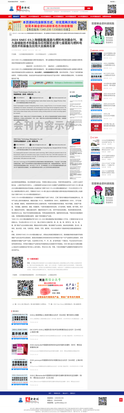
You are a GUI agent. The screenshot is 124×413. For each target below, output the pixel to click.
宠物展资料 (56, 11)
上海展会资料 (52, 275)
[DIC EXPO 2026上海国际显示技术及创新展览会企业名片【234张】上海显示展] (20, 339)
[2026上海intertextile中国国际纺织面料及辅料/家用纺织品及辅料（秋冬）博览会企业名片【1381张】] (20, 385)
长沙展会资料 (75, 11)
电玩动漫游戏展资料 (66, 11)
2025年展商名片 (58, 16)
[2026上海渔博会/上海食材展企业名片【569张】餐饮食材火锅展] (20, 324)
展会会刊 (16, 16)
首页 (9, 16)
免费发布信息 (106, 16)
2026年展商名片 (46, 16)
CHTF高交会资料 (84, 11)
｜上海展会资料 (51, 54)
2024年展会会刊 (95, 16)
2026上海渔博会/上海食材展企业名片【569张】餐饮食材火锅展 (54, 315)
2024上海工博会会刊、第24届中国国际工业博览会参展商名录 (35, 304)
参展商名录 (57, 393)
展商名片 (24, 16)
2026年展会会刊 (33, 16)
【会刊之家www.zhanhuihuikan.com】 (50, 411)
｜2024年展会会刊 (40, 54)
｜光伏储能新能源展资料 (26, 54)
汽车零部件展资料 (48, 11)
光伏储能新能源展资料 (26, 275)
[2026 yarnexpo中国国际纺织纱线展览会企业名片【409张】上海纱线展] (20, 369)
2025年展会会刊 (70, 16)
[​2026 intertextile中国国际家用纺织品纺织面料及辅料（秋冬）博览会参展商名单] (20, 354)
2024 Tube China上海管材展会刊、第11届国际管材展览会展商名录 (72, 304)
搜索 (88, 8)
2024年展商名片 (83, 16)
